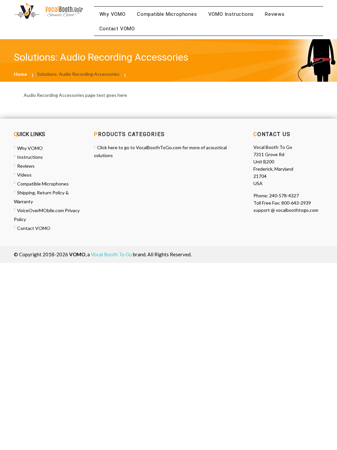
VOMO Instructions (231, 14)
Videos (24, 175)
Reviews (275, 14)
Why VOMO (112, 14)
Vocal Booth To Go (111, 254)
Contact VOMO (117, 29)
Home (20, 74)
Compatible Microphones (167, 14)
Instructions (30, 157)
